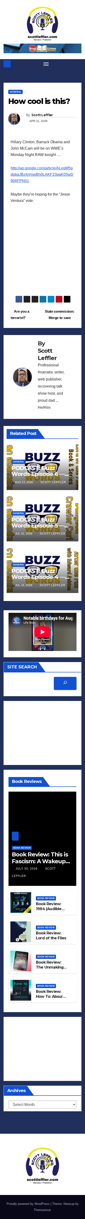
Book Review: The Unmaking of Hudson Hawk (51, 967)
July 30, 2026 (27, 868)
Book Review (21, 848)
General (15, 91)
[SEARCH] (65, 683)
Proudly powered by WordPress (29, 1204)
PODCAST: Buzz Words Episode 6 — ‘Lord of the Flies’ (38, 474)
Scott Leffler (42, 115)
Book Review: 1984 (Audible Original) (49, 909)
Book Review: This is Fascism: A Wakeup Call (40, 861)
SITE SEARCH (22, 667)
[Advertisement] (42, 253)
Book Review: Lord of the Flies (51, 935)
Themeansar (42, 1210)
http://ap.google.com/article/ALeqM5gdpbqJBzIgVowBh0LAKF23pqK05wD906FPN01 (42, 174)
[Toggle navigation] (46, 64)
